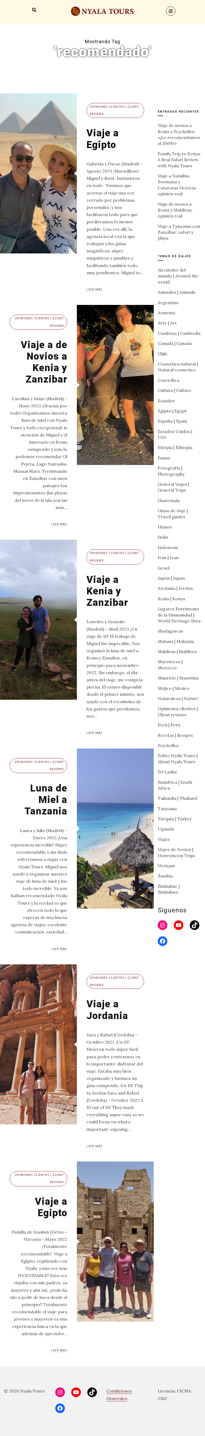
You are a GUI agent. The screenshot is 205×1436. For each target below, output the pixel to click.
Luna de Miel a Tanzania (46, 800)
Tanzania (167, 808)
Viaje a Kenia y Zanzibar (107, 591)
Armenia (166, 312)
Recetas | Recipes (175, 735)
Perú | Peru (169, 724)
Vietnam (166, 865)
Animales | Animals (176, 292)
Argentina (168, 302)
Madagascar (170, 631)
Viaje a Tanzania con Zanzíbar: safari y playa (179, 232)
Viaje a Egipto (102, 139)
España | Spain (172, 421)
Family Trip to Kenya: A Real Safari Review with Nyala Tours (179, 159)
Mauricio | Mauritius (178, 678)
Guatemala (169, 500)
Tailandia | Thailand (177, 798)
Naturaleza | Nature (178, 698)
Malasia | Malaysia (176, 641)
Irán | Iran (168, 557)
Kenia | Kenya (171, 598)
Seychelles (168, 745)
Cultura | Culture (174, 390)
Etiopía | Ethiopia (175, 447)
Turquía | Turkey (174, 818)
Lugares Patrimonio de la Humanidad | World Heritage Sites (179, 614)
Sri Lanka (167, 771)
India (163, 537)
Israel (163, 568)
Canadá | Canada (175, 343)
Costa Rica (168, 380)
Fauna (164, 457)
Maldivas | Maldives (177, 651)
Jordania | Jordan (175, 588)
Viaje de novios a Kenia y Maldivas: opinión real (175, 210)
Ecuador (166, 400)
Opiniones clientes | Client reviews (114, 110)
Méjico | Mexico (174, 688)
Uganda (166, 829)
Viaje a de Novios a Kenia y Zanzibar (44, 362)
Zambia (165, 875)
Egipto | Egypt (172, 410)
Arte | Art (167, 322)
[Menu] (170, 11)
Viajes (164, 839)
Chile (163, 353)
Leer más (94, 289)
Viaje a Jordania (107, 1010)
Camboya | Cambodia (179, 333)
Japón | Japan (171, 578)
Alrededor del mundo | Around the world (178, 276)
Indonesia (168, 547)
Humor (165, 527)
